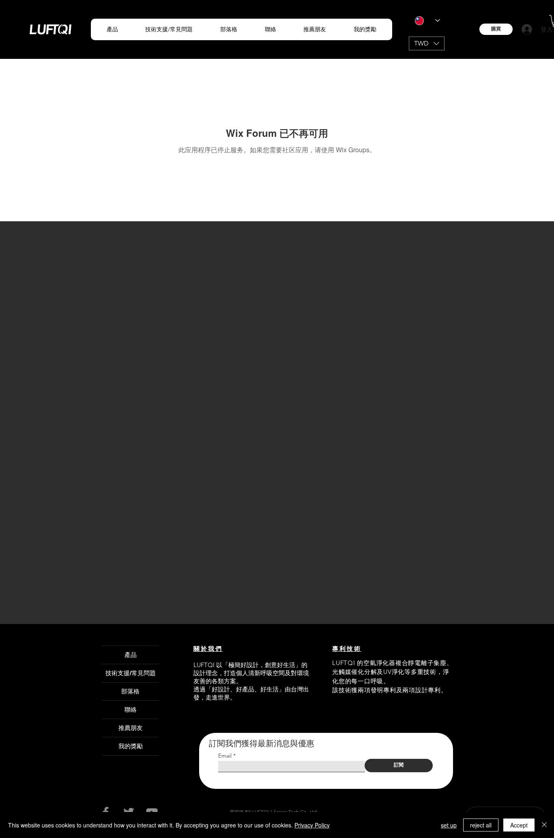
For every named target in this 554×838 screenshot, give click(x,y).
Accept (519, 825)
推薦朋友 (130, 727)
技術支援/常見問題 (130, 673)
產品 (131, 654)
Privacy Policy (312, 825)
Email (225, 755)
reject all (481, 825)
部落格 (130, 691)
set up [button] (449, 825)
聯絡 (131, 709)
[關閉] (544, 825)
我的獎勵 (130, 746)
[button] (112, 29)
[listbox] (426, 43)
